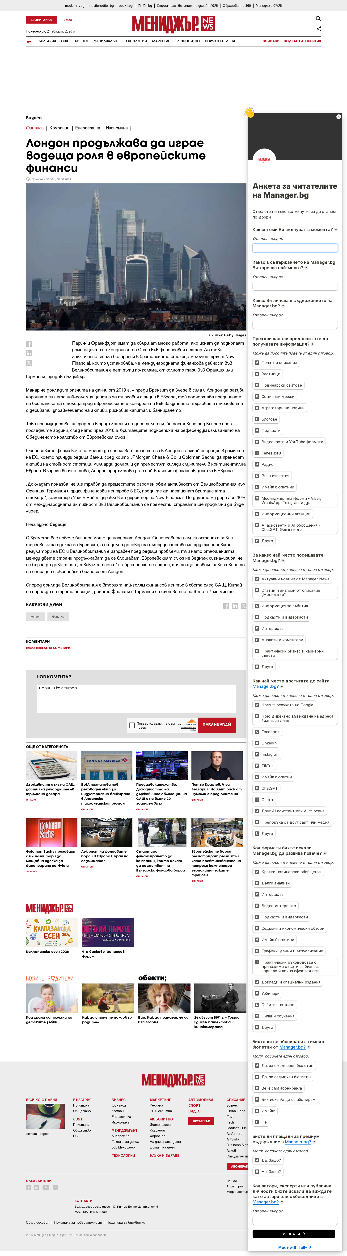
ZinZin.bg (145, 6)
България (47, 41)
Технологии (135, 41)
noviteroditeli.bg (101, 6)
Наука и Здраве (164, 1155)
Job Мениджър (123, 1147)
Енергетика (121, 1116)
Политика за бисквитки (126, 1222)
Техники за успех (125, 1141)
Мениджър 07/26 (269, 6)
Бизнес (81, 41)
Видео (194, 1111)
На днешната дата (165, 1141)
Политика (81, 1105)
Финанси (119, 1105)
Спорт (194, 1105)
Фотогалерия (161, 1124)
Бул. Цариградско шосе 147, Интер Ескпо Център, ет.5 (116, 1206)
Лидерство (121, 1136)
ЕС (75, 1136)
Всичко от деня (220, 41)
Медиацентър (237, 1191)
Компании (119, 1111)
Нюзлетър (201, 1121)
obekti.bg (126, 6)
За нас (232, 1180)
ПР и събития (161, 1111)
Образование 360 (237, 6)
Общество (82, 1111)
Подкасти (293, 41)
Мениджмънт (106, 41)
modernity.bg (75, 6)
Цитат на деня (162, 1147)
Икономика (120, 1122)
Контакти (83, 1201)
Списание (271, 41)
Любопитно (188, 41)
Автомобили (200, 1099)
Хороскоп (157, 1136)
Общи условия (37, 1222)
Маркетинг (162, 41)
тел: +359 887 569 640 (91, 1212)
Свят (65, 41)
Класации (157, 1130)
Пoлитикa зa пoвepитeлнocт (78, 1222)
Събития (313, 41)
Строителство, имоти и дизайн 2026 (187, 6)
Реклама (156, 1105)
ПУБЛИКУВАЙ (217, 725)
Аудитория (235, 1186)
